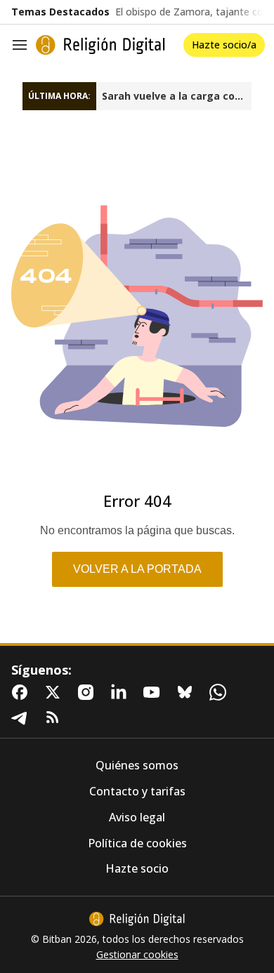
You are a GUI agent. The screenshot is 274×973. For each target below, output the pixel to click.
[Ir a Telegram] (22, 717)
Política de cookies (137, 843)
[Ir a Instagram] (88, 692)
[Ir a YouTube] (154, 692)
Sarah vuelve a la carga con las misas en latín (177, 96)
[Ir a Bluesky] (187, 692)
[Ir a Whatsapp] (220, 692)
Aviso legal (137, 817)
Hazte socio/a (224, 44)
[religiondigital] (137, 919)
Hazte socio (137, 868)
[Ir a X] (55, 692)
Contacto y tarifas (137, 791)
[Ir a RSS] (55, 717)
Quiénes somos (137, 765)
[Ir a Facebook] (22, 692)
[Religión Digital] (100, 45)
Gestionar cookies (137, 954)
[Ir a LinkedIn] (121, 692)
